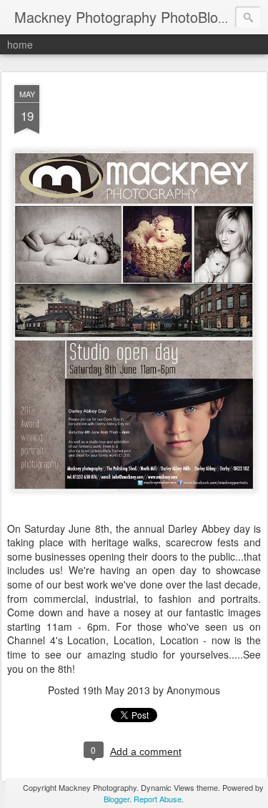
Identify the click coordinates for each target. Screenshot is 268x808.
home (20, 44)
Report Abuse (158, 798)
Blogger (116, 798)
